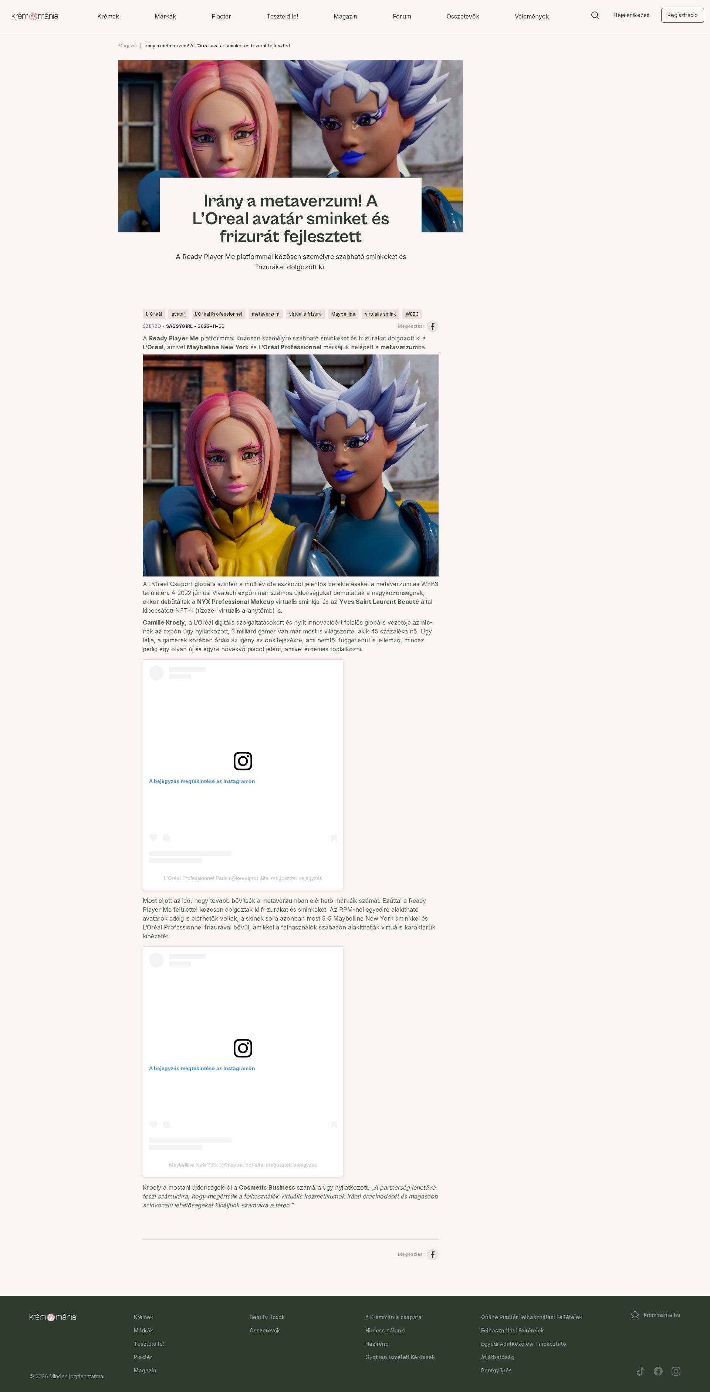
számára (309, 1187)
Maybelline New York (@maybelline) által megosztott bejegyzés (243, 1165)
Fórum (402, 16)
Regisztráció (682, 15)
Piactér (221, 16)
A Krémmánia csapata (393, 1317)
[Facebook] (658, 1371)
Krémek (108, 16)
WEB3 (412, 314)
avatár (178, 314)
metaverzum (266, 314)
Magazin (345, 16)
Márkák (165, 16)
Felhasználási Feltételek (512, 1330)
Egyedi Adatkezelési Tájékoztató (523, 1344)
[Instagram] (676, 1371)
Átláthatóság (497, 1357)
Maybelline (343, 314)
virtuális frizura (305, 314)
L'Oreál (154, 314)
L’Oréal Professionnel (218, 314)
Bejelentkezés (631, 15)
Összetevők (463, 16)
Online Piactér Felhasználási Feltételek (531, 1317)
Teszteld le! (282, 16)
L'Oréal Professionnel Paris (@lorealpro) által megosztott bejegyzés (243, 878)
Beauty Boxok (267, 1317)
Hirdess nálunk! (385, 1330)
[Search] (595, 17)
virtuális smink (380, 314)
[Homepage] (35, 17)
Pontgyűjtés (496, 1370)
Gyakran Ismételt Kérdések (400, 1357)
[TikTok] (640, 1371)
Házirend (377, 1344)
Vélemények (532, 16)
